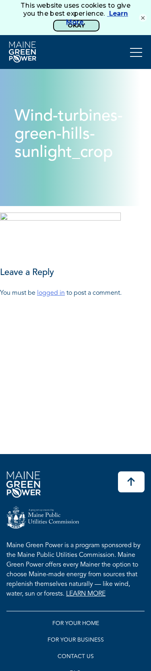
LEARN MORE (85, 594)
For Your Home (75, 624)
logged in (51, 293)
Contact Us (76, 657)
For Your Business (76, 640)
